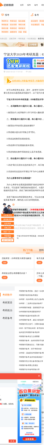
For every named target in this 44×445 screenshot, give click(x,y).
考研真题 (21, 39)
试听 (4, 263)
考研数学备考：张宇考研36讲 (30, 349)
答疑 (25, 32)
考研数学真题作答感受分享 (29, 316)
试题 (20, 32)
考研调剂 (4, 32)
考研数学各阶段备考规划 (28, 295)
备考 (36, 5)
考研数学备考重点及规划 (28, 365)
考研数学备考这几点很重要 (29, 336)
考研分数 (4, 28)
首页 (22, 5)
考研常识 (4, 21)
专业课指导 (35, 24)
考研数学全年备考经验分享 (29, 369)
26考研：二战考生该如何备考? (31, 303)
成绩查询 (13, 32)
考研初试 (13, 28)
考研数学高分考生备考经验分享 (31, 361)
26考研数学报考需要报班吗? (30, 311)
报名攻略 (21, 21)
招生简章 (13, 24)
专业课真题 (31, 39)
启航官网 (12, 39)
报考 (29, 5)
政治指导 (34, 21)
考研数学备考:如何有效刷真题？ (31, 357)
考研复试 (21, 28)
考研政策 (4, 24)
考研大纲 (21, 24)
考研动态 (13, 21)
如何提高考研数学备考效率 (29, 332)
